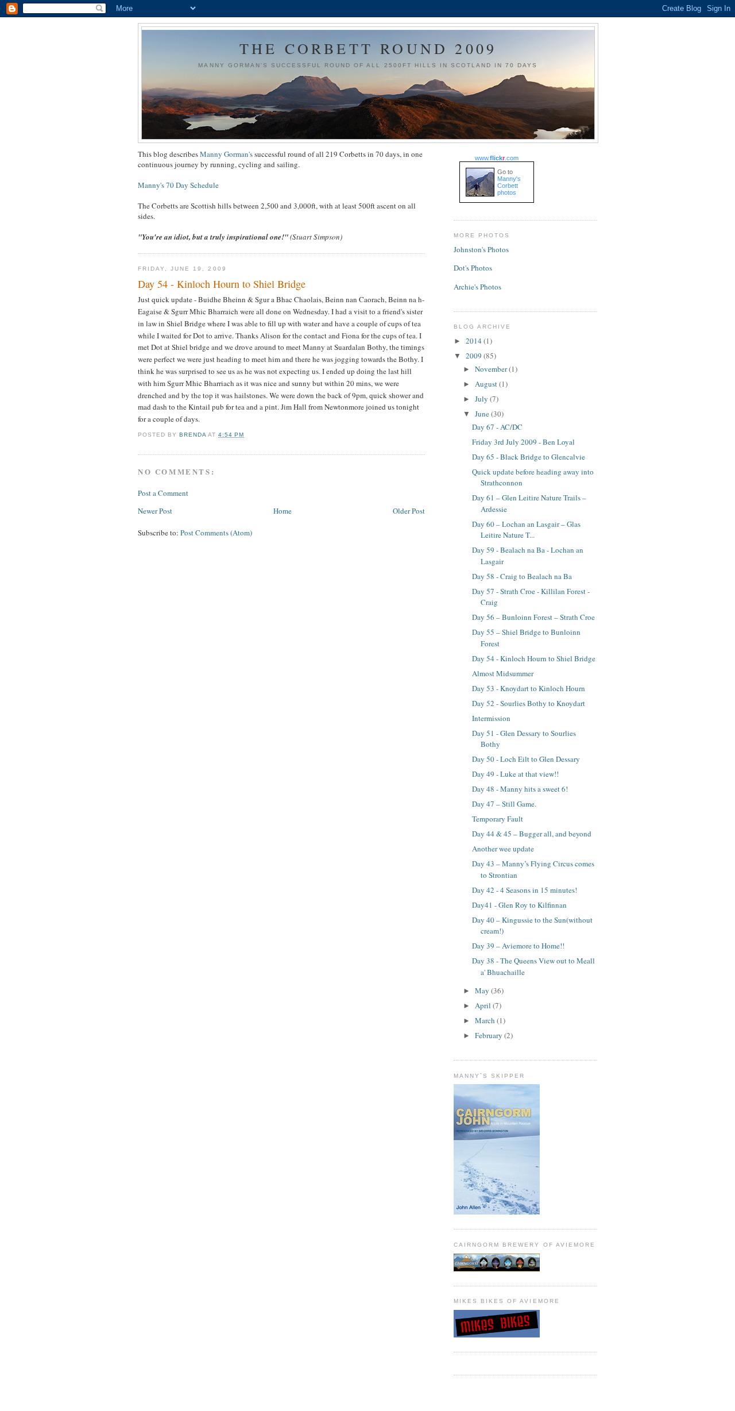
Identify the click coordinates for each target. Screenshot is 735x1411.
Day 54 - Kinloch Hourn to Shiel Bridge (533, 658)
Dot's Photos (473, 268)
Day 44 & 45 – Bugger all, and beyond (531, 833)
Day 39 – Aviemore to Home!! (518, 945)
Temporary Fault (497, 819)
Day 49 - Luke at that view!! (515, 774)
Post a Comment (163, 493)
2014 (474, 341)
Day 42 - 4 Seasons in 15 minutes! (524, 890)
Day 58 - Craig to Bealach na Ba (522, 576)
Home (282, 511)
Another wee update (503, 848)
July (482, 399)
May (483, 990)
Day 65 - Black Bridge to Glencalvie (528, 457)
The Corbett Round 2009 (368, 48)
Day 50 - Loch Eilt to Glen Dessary (526, 759)
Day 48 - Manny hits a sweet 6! (520, 789)
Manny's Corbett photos (509, 185)
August (487, 384)
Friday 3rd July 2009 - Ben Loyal (523, 442)
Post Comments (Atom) (216, 532)
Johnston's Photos (481, 249)
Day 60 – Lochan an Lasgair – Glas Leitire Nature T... (526, 530)
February (489, 1035)
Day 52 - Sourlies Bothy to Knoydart (528, 703)
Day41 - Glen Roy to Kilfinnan (519, 905)
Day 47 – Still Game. (504, 804)
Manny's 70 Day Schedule (178, 185)
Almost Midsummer (502, 673)
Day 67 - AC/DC (497, 427)
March (486, 1020)
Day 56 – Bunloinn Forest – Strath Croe (533, 617)
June (483, 413)
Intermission (491, 718)
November (492, 369)
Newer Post (155, 511)
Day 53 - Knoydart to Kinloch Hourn (528, 688)
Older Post (409, 511)
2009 (474, 355)
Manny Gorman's (226, 154)
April (484, 1005)
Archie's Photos (477, 287)
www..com (497, 158)
